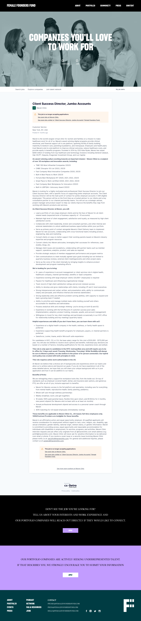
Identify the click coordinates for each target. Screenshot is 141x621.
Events (10, 607)
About (78, 6)
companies (35, 89)
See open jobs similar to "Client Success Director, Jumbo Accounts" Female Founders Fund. (69, 120)
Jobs (28, 611)
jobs (20, 89)
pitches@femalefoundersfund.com (64, 604)
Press (118, 6)
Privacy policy (66, 491)
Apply (70, 531)
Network (30, 604)
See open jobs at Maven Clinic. (48, 117)
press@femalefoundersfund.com (63, 607)
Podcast (30, 600)
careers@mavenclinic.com (53, 441)
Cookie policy (75, 491)
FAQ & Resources (33, 607)
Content (130, 6)
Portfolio (90, 6)
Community (105, 6)
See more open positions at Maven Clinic (70, 468)
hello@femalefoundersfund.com (63, 611)
